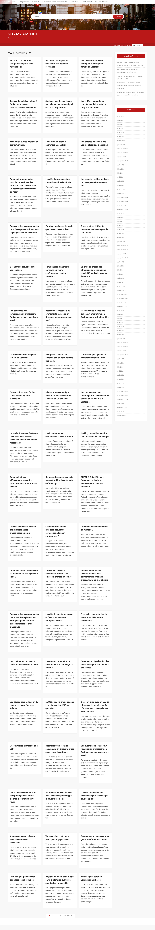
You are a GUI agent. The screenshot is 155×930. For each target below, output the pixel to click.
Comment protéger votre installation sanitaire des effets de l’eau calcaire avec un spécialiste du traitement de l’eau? (23, 185)
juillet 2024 (120, 217)
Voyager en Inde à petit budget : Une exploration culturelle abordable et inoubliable (59, 880)
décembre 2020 (122, 391)
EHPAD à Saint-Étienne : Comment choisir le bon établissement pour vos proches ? (92, 482)
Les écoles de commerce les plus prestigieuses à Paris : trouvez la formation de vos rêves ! (23, 797)
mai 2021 (120, 371)
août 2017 (120, 411)
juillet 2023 (120, 266)
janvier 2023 (121, 290)
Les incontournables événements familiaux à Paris (59, 435)
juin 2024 (120, 221)
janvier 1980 (121, 415)
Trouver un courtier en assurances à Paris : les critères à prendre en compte (59, 573)
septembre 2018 (122, 399)
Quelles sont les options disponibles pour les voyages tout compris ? (94, 795)
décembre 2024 (122, 197)
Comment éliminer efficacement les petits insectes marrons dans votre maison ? (23, 482)
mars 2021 (120, 379)
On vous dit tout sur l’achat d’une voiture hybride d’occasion (22, 395)
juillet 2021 (120, 363)
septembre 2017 (122, 407)
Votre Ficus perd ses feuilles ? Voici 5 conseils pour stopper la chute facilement (59, 795)
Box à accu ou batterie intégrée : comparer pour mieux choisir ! (21, 63)
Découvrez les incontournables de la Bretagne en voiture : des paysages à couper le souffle (24, 229)
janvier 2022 (121, 339)
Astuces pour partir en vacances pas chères (91, 878)
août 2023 (120, 262)
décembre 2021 (122, 343)
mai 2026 (120, 128)
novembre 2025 (122, 153)
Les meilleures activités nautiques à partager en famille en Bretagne (92, 63)
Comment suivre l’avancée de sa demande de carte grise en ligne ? (24, 573)
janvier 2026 (121, 145)
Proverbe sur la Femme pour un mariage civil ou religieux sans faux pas (130, 64)
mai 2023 (120, 274)
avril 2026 (120, 132)
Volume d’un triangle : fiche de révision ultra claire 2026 (130, 77)
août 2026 (120, 116)
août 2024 (120, 213)
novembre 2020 (122, 395)
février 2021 (121, 383)
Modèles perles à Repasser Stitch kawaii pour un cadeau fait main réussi (84, 2)
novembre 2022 (122, 298)
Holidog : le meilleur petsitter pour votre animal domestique (95, 435)
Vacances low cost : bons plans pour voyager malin (57, 838)
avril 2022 (120, 326)
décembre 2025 (122, 149)
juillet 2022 (120, 314)
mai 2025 (120, 177)
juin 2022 (120, 318)
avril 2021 (120, 375)
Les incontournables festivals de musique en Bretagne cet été (94, 182)
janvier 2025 (121, 193)
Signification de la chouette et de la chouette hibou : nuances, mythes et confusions (129, 85)
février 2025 (121, 189)
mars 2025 (120, 185)
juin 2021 (120, 367)
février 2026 (121, 140)
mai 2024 (120, 225)
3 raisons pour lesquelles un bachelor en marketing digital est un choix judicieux (59, 104)
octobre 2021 (121, 351)
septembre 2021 (122, 355)
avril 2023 (120, 278)
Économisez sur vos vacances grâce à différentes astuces (95, 838)
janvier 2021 (121, 387)
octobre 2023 (121, 254)
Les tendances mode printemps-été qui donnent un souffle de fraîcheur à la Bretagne (95, 397)
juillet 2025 (120, 169)
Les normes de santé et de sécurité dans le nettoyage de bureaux (59, 664)
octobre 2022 (121, 302)
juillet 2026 (120, 120)
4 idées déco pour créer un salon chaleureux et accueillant (22, 839)
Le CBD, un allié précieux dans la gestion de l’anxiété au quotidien (59, 705)
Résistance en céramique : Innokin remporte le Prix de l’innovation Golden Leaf (58, 395)
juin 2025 (120, 173)
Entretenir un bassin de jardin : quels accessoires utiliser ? (59, 228)
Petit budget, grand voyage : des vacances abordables (23, 878)
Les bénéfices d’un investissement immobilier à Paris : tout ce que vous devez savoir (24, 315)
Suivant (66, 916)
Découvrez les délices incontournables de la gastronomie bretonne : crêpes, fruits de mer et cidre (94, 575)
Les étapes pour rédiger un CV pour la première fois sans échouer (24, 705)
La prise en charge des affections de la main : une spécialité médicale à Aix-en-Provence (94, 271)
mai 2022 (120, 322)
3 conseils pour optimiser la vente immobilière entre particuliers (94, 617)
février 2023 (121, 286)
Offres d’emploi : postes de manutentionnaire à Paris (93, 356)
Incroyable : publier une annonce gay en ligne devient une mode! (59, 357)
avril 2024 (120, 229)
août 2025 (120, 165)
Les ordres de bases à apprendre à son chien (55, 143)
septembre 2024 (122, 209)
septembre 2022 (122, 306)
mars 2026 (120, 136)
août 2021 (120, 359)
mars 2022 (120, 330)
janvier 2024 (121, 242)
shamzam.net (23, 34)
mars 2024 (120, 234)
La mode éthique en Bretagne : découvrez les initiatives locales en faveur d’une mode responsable (24, 438)
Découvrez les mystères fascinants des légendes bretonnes (56, 63)
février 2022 (121, 334)
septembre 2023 (122, 258)
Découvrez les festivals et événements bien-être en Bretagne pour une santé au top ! (58, 315)
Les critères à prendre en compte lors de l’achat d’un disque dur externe (93, 104)
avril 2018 (120, 403)
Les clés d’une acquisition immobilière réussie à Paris (58, 181)
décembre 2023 (122, 246)
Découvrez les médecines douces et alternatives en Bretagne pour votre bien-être (95, 314)
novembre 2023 (122, 250)
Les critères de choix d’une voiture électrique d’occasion (94, 143)
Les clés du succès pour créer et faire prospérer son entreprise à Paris (59, 617)
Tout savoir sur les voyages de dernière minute (24, 143)
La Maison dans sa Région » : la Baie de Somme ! (23, 356)
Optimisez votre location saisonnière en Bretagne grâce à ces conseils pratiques (59, 749)
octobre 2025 (121, 157)
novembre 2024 (122, 201)
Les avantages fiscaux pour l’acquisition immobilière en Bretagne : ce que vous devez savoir (95, 750)
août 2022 (120, 310)
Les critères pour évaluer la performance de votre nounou (24, 663)
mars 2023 (120, 282)
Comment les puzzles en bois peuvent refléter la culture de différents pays (59, 480)
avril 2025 (120, 181)
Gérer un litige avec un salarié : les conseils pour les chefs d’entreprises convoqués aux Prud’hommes (95, 706)
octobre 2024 (121, 205)
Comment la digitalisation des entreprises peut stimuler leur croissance (95, 664)
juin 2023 (120, 270)
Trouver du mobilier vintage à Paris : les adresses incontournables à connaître (23, 104)
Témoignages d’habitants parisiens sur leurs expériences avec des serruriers (57, 271)
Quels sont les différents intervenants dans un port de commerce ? (94, 229)
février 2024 (121, 238)
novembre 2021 (122, 347)
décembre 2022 (122, 294)
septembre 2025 (122, 161)
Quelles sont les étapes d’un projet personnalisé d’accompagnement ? (23, 530)
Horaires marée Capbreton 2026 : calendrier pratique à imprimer (128, 71)
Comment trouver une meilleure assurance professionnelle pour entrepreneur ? (55, 531)
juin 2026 (120, 124)
